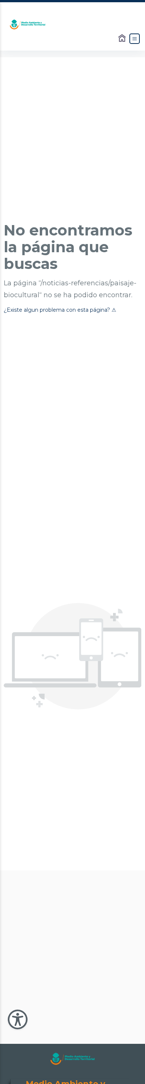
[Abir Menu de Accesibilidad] (17, 1019)
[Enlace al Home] (122, 38)
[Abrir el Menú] (134, 38)
